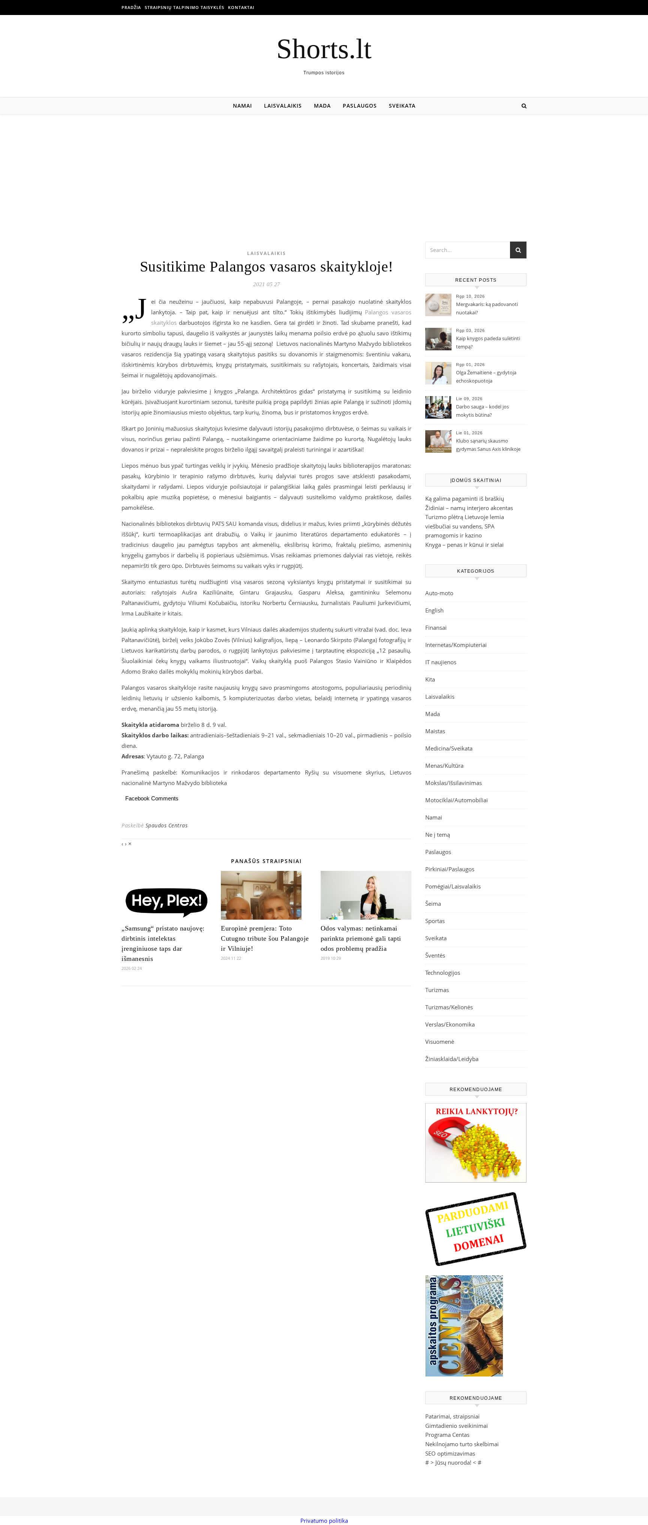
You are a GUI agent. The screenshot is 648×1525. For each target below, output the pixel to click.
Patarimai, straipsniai (452, 1416)
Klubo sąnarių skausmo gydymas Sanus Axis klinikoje (488, 444)
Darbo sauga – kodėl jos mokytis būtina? (482, 410)
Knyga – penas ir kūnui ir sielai (464, 544)
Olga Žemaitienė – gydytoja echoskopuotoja (486, 376)
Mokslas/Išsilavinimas (453, 783)
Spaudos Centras (167, 825)
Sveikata (402, 105)
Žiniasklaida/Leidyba (451, 1059)
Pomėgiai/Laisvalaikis (453, 886)
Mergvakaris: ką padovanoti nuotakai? (487, 308)
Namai (242, 105)
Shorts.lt (324, 49)
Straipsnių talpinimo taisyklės (184, 7)
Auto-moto (439, 593)
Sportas (435, 921)
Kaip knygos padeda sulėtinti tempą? (488, 342)
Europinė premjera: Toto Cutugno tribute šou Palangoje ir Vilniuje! (265, 938)
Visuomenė (439, 1041)
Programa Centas (447, 1434)
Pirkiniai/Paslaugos (449, 869)
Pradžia (131, 7)
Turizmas (437, 990)
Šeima (433, 903)
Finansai (436, 627)
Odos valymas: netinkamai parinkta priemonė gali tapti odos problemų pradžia (361, 938)
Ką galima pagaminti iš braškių (464, 498)
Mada (322, 105)
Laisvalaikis (283, 105)
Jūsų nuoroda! (453, 1462)
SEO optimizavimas (450, 1453)
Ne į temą (437, 834)
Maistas (435, 731)
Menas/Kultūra (444, 765)
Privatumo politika (324, 1520)
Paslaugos (360, 105)
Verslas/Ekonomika (450, 1024)
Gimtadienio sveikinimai (456, 1425)
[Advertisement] (324, 170)
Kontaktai (241, 7)
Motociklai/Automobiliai (456, 800)
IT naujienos (440, 662)
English (434, 610)
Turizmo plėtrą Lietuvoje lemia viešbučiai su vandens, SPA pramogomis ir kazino (464, 526)
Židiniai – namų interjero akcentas (469, 508)
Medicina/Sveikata (448, 748)
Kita (430, 679)
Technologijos (442, 972)
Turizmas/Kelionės (449, 1007)
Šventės (435, 955)
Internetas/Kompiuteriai (456, 644)
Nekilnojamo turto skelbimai (462, 1444)
